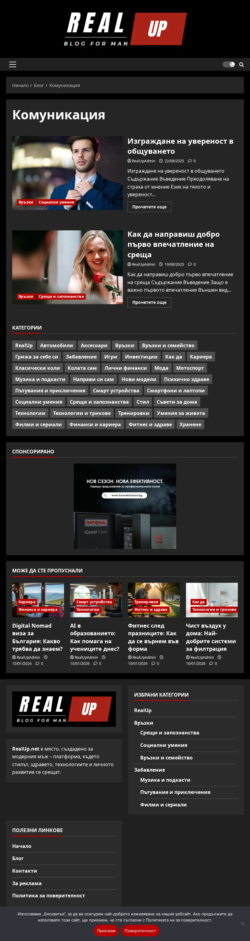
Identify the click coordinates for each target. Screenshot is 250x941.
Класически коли (37, 368)
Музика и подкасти (40, 379)
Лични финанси (126, 368)
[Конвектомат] (125, 506)
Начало (21, 846)
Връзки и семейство (168, 345)
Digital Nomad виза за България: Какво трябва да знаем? (37, 637)
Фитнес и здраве (150, 424)
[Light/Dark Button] (229, 64)
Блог (18, 858)
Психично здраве (186, 379)
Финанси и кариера (95, 424)
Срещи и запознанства (61, 296)
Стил (143, 401)
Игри (110, 356)
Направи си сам (93, 379)
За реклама (27, 883)
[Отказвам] (242, 924)
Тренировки (133, 413)
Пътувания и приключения (50, 390)
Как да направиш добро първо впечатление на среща (67, 267)
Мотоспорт (190, 368)
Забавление (81, 356)
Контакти (24, 870)
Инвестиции (141, 356)
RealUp (24, 345)
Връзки (26, 202)
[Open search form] (241, 64)
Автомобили (56, 345)
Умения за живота (181, 413)
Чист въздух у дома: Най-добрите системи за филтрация (211, 637)
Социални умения (56, 202)
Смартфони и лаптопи (176, 390)
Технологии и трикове (82, 413)
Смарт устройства (116, 390)
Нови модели (139, 379)
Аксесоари (94, 345)
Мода (162, 368)
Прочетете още (151, 208)
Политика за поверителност (48, 895)
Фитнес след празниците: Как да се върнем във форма (153, 637)
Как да (173, 356)
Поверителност (140, 930)
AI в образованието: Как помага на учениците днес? (95, 637)
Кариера (201, 356)
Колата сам (82, 368)
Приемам (106, 930)
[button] (12, 64)
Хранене (190, 424)
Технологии (30, 413)
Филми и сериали (38, 424)
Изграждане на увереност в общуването (67, 173)
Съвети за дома (177, 401)
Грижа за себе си (36, 356)
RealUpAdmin (143, 161)
